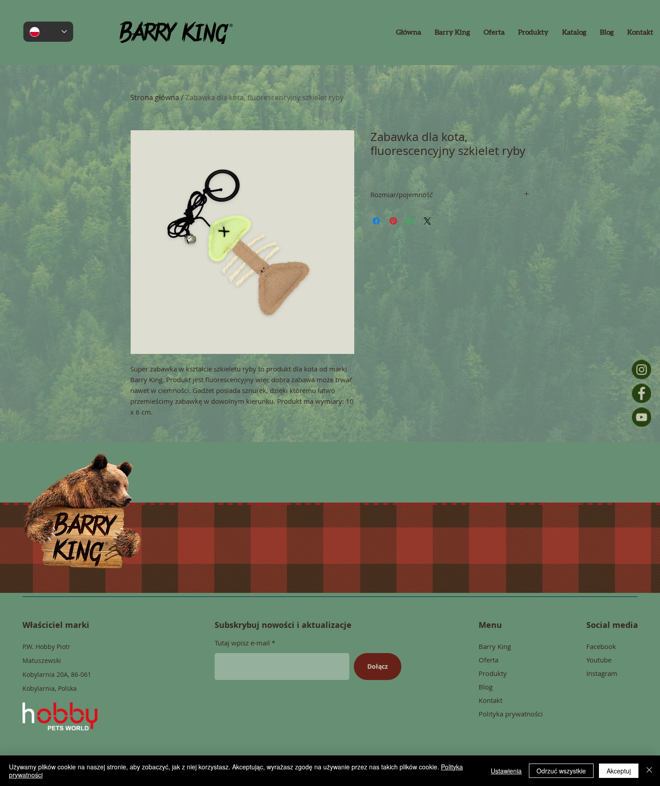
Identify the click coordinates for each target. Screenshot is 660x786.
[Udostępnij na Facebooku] (376, 221)
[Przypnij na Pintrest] (393, 221)
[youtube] (641, 417)
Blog (486, 686)
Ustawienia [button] (506, 770)
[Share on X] (427, 221)
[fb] (641, 393)
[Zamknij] (649, 771)
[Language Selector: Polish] (48, 32)
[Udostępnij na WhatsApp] (410, 221)
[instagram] (641, 369)
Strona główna (154, 97)
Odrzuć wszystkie (561, 770)
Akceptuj (619, 770)
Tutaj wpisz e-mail (242, 643)
